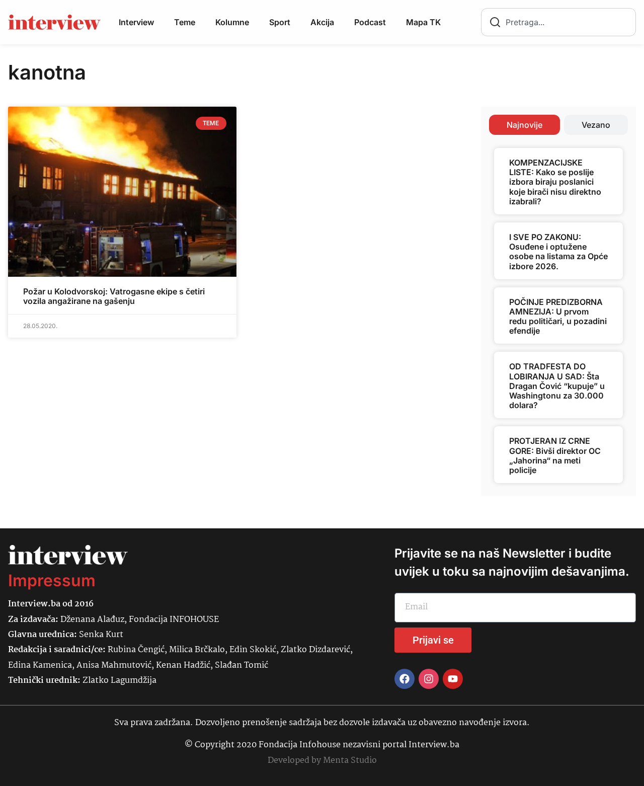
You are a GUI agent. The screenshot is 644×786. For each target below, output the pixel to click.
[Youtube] (453, 679)
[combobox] (558, 22)
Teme (184, 22)
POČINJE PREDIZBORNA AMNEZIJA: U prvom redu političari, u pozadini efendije (558, 316)
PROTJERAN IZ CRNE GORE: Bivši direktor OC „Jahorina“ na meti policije (555, 455)
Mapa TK (423, 22)
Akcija (322, 22)
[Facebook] (404, 679)
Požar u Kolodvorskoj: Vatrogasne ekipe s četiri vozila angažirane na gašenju (114, 296)
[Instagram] (429, 679)
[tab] (524, 125)
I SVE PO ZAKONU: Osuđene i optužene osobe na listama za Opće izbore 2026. (558, 251)
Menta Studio (350, 760)
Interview (136, 22)
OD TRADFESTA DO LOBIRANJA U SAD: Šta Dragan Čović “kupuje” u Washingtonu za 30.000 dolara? (557, 385)
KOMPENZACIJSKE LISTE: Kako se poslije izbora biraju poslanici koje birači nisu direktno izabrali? (555, 182)
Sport (279, 22)
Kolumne (232, 22)
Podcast (370, 22)
